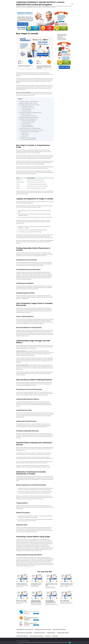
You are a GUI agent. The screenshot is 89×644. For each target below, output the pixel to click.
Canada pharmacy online (39, 632)
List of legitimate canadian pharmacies (51, 601)
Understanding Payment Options (27, 122)
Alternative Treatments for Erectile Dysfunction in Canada (31, 130)
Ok (69, 642)
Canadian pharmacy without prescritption (36, 601)
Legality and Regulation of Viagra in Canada (28, 103)
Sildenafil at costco (61, 37)
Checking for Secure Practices (27, 106)
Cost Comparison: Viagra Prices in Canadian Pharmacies (30, 112)
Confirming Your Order (25, 123)
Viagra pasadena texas (61, 35)
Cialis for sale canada (21, 600)
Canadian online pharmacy (22, 636)
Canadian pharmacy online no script (43, 629)
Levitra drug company (61, 39)
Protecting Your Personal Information (28, 120)
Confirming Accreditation (26, 109)
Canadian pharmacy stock (66, 583)
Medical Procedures (25, 134)
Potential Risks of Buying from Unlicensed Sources (29, 128)
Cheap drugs (48, 636)
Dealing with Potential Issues (27, 125)
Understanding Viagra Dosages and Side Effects (29, 117)
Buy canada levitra (64, 600)
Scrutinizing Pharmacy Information (28, 107)
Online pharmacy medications (59, 629)
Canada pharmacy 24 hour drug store (24, 629)
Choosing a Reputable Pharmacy (27, 126)
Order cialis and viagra (61, 34)
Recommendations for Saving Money (28, 115)
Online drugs (55, 636)
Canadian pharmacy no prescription (24, 632)
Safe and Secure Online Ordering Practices (28, 119)
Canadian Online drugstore (63, 632)
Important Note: (24, 136)
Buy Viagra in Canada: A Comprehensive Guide (28, 101)
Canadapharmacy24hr (36, 583)
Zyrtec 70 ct (59, 36)
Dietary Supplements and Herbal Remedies (29, 131)
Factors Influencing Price (26, 114)
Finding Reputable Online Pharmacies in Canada (29, 104)
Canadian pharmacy (51, 632)
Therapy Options (24, 133)
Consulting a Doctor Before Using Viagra (27, 137)
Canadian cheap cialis (21, 583)
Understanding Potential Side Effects (28, 139)
